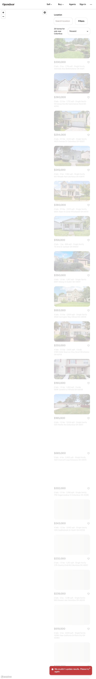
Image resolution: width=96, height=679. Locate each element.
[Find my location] (45, 12)
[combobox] (79, 31)
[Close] (89, 668)
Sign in (83, 4)
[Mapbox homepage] (6, 676)
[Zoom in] (3, 12)
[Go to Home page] (8, 4)
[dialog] (71, 670)
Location (58, 15)
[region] (24, 344)
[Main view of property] (72, 48)
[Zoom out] (3, 16)
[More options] (91, 4)
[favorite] (88, 62)
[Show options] (87, 31)
